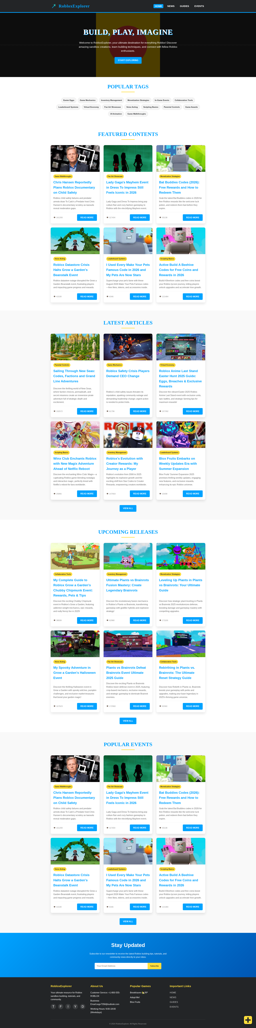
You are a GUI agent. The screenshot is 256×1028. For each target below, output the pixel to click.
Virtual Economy (91, 107)
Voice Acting (132, 107)
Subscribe (154, 966)
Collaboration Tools (184, 100)
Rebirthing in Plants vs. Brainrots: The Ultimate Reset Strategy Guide (177, 673)
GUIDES (184, 6)
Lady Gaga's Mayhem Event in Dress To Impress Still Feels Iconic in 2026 (127, 187)
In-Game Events (162, 100)
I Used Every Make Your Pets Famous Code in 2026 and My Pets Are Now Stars (128, 270)
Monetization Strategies (138, 100)
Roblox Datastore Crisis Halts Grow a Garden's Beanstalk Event (71, 270)
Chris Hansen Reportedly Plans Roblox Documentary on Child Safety (74, 187)
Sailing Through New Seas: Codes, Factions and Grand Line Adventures (74, 376)
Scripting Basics (150, 107)
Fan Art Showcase (112, 107)
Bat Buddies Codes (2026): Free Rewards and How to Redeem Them (179, 187)
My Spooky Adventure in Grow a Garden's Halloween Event (74, 673)
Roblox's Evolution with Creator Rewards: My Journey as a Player (124, 464)
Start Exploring (128, 60)
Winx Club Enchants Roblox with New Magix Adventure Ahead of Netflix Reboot (74, 464)
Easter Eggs (68, 100)
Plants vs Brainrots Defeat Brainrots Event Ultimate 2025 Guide (126, 673)
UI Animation (116, 114)
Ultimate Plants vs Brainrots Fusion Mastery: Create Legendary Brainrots (127, 585)
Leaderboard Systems (68, 107)
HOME (158, 6)
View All (128, 508)
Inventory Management (111, 100)
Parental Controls (172, 107)
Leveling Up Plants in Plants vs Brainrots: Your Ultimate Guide (180, 585)
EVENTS (199, 6)
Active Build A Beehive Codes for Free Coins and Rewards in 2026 (178, 270)
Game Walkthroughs (136, 114)
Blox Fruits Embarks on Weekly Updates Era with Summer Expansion (178, 464)
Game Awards (191, 107)
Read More (87, 217)
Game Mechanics (87, 100)
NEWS (171, 6)
